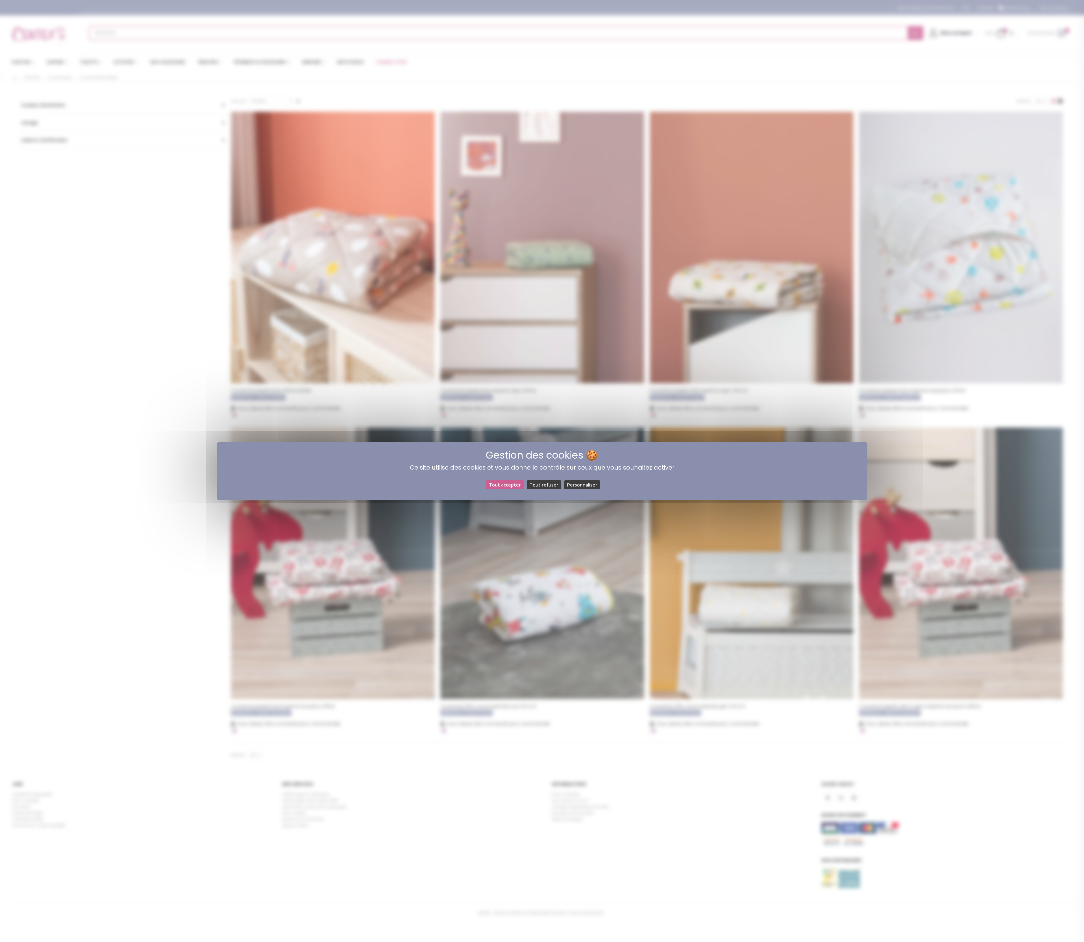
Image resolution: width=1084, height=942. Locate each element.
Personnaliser (582, 485)
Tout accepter (505, 485)
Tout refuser (544, 485)
